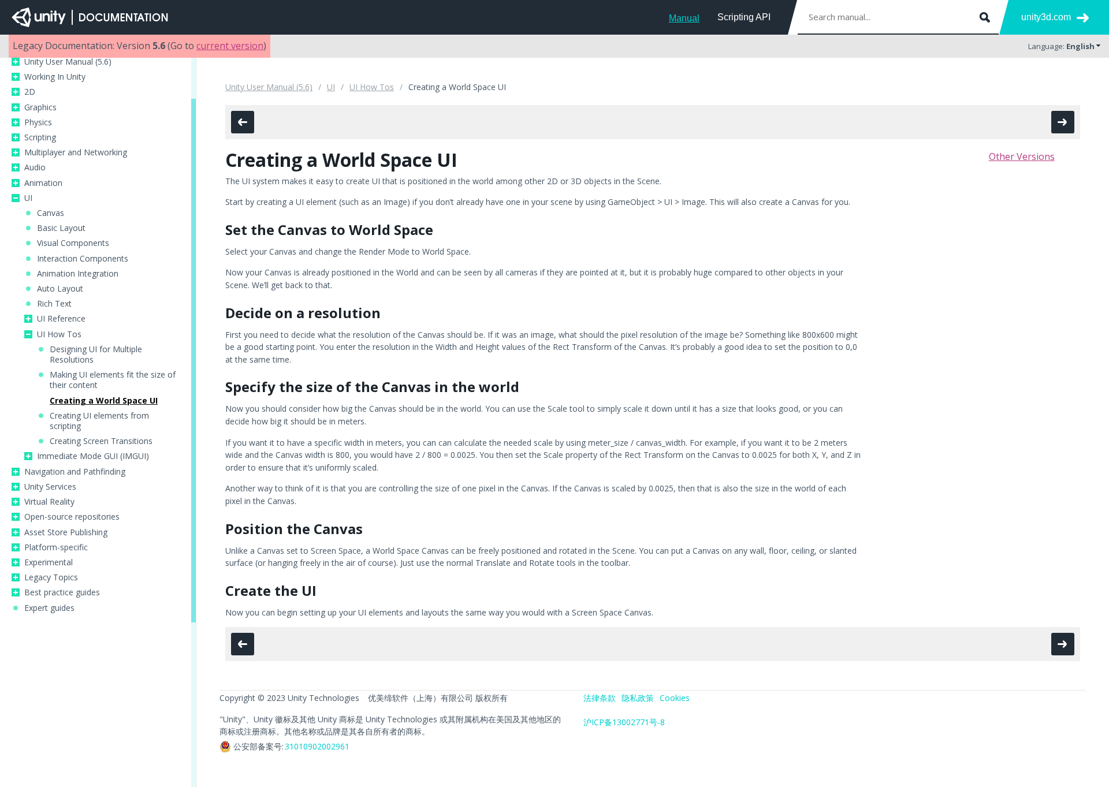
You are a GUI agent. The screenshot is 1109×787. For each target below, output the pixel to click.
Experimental (48, 562)
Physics (38, 122)
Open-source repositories (72, 517)
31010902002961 (317, 746)
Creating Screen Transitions (101, 441)
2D (29, 92)
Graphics (40, 107)
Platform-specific (56, 547)
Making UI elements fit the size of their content (113, 380)
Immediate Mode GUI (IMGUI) (93, 456)
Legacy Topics (51, 577)
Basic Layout (61, 228)
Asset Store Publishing (65, 532)
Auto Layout (60, 289)
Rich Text (54, 304)
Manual (684, 18)
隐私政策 (638, 697)
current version (229, 45)
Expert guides (49, 608)
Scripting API (744, 17)
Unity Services (50, 487)
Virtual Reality (49, 502)
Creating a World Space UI (104, 401)
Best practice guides (62, 592)
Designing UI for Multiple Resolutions (96, 354)
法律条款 (599, 697)
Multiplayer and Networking (75, 152)
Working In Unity (54, 77)
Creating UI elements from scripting (99, 421)
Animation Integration (77, 273)
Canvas (50, 213)
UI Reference (61, 319)
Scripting (40, 137)
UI (28, 198)
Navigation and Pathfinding (74, 472)
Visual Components (73, 243)
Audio (35, 167)
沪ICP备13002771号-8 (624, 722)
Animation (43, 183)
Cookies (675, 697)
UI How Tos (59, 334)
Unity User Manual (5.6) (67, 62)
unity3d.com (1046, 17)
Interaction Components (82, 258)
